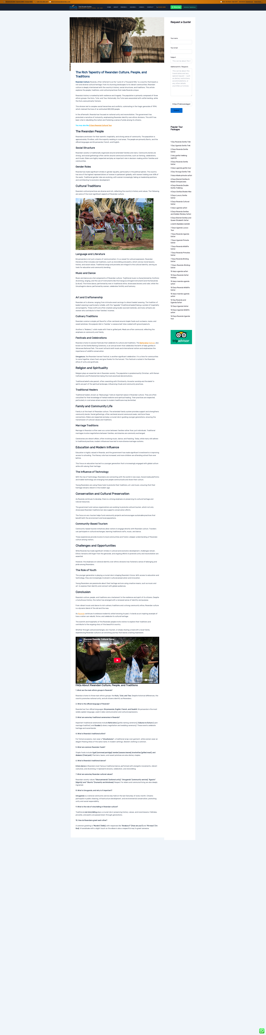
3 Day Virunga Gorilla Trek (181, 172)
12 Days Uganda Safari (179, 306)
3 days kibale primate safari (181, 175)
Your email (174, 48)
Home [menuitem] (109, 7)
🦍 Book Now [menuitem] (161, 7)
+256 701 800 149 (42, 1)
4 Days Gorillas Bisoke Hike (181, 192)
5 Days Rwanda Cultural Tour (100, 125)
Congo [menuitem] (142, 7)
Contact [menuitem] (150, 7)
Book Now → (258, 1)
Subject (173, 57)
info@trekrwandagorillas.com (60, 1)
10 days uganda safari (179, 271)
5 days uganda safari (179, 208)
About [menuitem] (116, 7)
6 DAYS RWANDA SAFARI (180, 224)
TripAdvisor (249, 1)
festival (147, 343)
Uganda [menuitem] (133, 7)
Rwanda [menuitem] (124, 7)
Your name (174, 38)
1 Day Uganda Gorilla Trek (180, 146)
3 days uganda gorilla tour (181, 168)
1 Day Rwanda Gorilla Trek (181, 142)
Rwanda (81, 614)
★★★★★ (190, 7)
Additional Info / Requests (179, 67)
